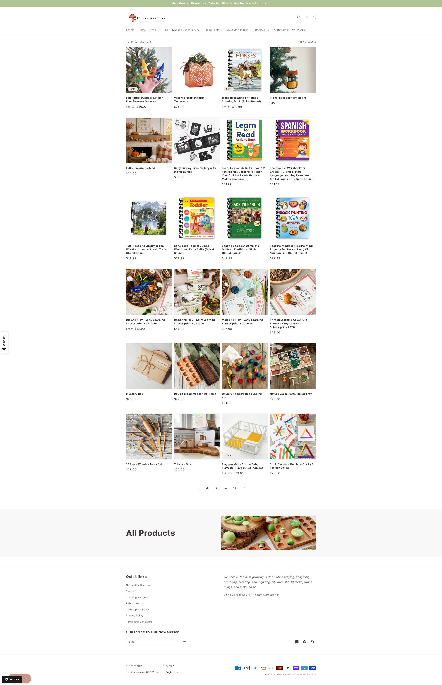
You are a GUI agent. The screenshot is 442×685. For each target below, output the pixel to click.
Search (130, 591)
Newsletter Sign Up (138, 585)
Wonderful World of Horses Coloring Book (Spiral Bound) (241, 99)
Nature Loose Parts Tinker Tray (291, 393)
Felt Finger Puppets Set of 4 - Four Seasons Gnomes (146, 99)
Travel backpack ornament (288, 97)
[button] (154, 30)
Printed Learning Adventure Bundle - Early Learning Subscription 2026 (288, 323)
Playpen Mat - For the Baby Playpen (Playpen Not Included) (243, 466)
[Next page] (244, 487)
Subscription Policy (138, 609)
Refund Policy (134, 603)
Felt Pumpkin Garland (140, 168)
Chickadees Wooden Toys (284, 674)
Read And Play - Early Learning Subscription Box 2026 (195, 321)
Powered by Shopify (306, 674)
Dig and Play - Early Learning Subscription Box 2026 (145, 321)
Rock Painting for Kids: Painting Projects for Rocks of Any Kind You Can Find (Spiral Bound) (291, 249)
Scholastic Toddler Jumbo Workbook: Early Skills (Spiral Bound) (194, 249)
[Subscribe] (184, 641)
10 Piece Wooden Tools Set (144, 464)
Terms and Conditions (139, 621)
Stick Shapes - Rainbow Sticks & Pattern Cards (292, 466)
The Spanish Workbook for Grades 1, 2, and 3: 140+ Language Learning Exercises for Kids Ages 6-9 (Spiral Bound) (292, 174)
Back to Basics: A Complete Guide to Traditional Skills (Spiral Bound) (240, 249)
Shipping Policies (136, 597)
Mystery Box (134, 393)
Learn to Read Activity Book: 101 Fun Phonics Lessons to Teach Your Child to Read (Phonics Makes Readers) (244, 174)
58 (235, 487)
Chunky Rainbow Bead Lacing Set (242, 395)
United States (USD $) (141, 672)
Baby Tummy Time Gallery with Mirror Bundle (195, 170)
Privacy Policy (134, 615)
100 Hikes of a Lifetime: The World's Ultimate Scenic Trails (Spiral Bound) (146, 249)
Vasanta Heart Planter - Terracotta (190, 99)
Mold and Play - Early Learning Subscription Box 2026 (242, 321)
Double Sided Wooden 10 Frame (195, 393)
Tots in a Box (182, 464)
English (170, 672)
